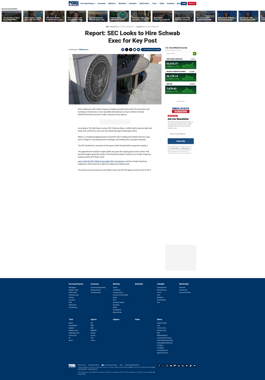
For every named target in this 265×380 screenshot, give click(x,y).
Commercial (183, 290)
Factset (130, 367)
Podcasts (170, 3)
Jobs (158, 325)
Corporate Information (164, 338)
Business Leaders (118, 302)
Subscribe (180, 141)
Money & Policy (96, 290)
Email (138, 49)
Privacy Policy (175, 148)
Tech (154, 3)
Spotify (190, 365)
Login (184, 3)
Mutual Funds (117, 312)
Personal (182, 287)
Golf (92, 338)
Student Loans (73, 290)
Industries (116, 305)
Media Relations (162, 335)
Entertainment (162, 287)
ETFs (114, 300)
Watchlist (122, 3)
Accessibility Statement (165, 343)
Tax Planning (73, 307)
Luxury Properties (185, 292)
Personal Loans (74, 295)
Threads (130, 49)
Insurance (72, 300)
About (159, 319)
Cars (158, 295)
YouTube (171, 365)
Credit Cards (73, 292)
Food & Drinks (161, 300)
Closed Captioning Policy (165, 340)
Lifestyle (132, 3)
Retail (115, 307)
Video (162, 3)
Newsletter (186, 365)
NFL (92, 323)
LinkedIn (179, 365)
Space (71, 340)
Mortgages (72, 287)
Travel (159, 292)
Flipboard (175, 365)
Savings (71, 297)
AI (69, 338)
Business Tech (73, 330)
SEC (107, 27)
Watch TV (192, 3)
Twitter (126, 49)
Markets (111, 3)
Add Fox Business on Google (152, 49)
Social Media (73, 325)
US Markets (116, 290)
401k (70, 302)
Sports (93, 319)
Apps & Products (162, 353)
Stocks (115, 287)
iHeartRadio (194, 365)
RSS (182, 365)
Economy (101, 3)
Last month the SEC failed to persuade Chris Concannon (101, 161)
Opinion (116, 319)
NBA (92, 325)
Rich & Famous (162, 290)
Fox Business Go (162, 350)
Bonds (115, 297)
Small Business (96, 292)
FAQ (158, 333)
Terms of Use (185, 148)
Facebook (122, 49)
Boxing (93, 333)
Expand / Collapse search (178, 3)
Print (134, 49)
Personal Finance (87, 3)
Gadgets (71, 328)
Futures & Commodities (120, 295)
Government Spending (98, 287)
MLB (92, 328)
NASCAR (94, 330)
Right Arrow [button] (261, 16)
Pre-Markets (117, 310)
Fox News (160, 345)
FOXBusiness (83, 49)
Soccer (93, 335)
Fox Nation (160, 348)
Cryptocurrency (118, 292)
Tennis (93, 340)
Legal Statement (93, 369)
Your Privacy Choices (111, 365)
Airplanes (160, 297)
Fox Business (74, 3)
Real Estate (144, 3)
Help (121, 365)
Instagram (167, 365)
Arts (158, 302)
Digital (71, 323)
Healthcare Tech (74, 333)
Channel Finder (162, 323)
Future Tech (72, 335)
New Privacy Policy (93, 365)
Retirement (72, 305)
